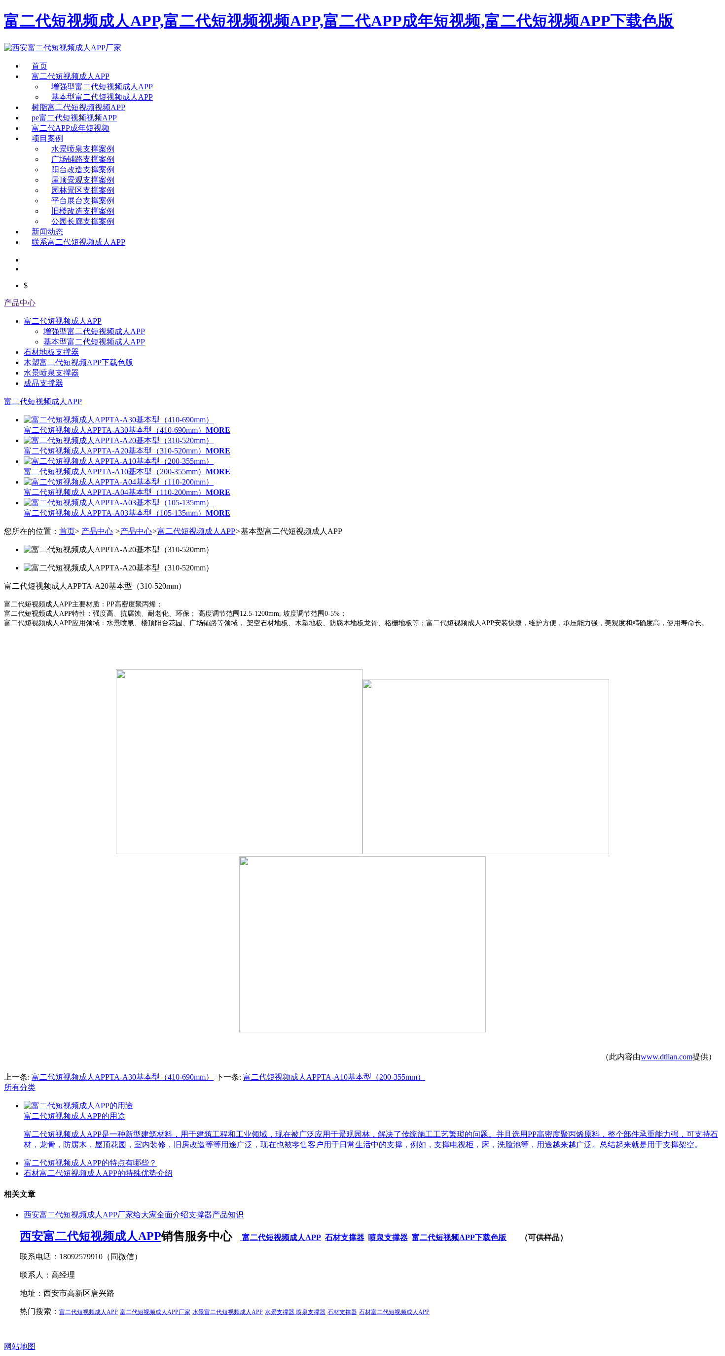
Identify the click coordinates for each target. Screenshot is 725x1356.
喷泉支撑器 (388, 1237)
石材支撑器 (344, 1237)
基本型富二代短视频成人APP (102, 97)
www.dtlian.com (666, 1057)
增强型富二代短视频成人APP (102, 86)
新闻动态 (47, 231)
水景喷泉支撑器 (51, 373)
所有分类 (20, 1087)
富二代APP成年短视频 (70, 128)
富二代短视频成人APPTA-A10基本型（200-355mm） (334, 1077)
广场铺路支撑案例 (82, 159)
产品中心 (20, 303)
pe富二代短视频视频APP (74, 117)
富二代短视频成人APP (70, 76)
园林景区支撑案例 (82, 190)
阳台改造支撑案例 (82, 169)
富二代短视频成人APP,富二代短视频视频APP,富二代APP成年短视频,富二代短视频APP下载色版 (339, 21)
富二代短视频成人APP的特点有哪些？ (90, 1163)
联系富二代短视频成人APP (78, 242)
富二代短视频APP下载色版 (459, 1237)
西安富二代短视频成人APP (90, 1236)
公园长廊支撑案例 (82, 221)
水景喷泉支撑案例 (82, 149)
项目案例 (47, 138)
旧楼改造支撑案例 (82, 211)
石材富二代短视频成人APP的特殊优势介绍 (98, 1173)
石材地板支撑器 (51, 352)
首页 (39, 66)
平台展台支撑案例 (82, 200)
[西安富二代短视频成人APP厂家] (62, 47)
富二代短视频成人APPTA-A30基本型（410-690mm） (123, 1077)
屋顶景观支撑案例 (82, 180)
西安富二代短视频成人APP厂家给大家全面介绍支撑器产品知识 (134, 1214)
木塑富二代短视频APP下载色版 (78, 362)
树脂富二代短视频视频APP (78, 107)
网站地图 (20, 1346)
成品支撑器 (43, 383)
